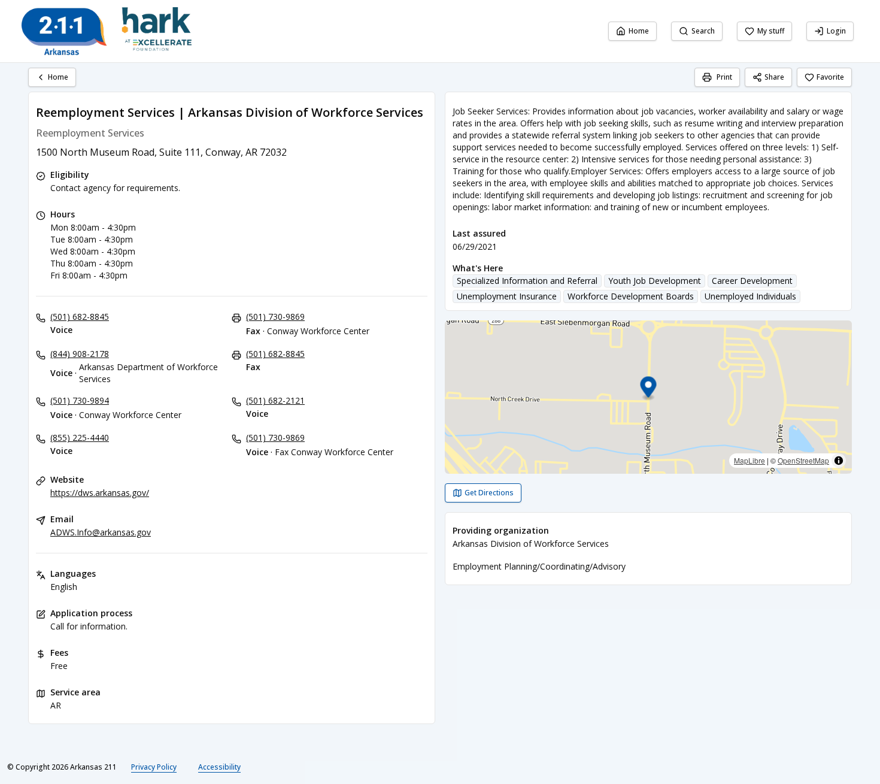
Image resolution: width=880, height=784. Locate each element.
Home (639, 31)
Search (703, 31)
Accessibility (219, 767)
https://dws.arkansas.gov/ (99, 492)
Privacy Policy (154, 767)
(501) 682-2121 (275, 400)
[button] (649, 389)
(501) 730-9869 (275, 316)
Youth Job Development (654, 280)
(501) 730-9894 (79, 400)
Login (836, 31)
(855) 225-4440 (79, 437)
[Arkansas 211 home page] (107, 31)
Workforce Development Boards (631, 296)
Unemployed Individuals (750, 296)
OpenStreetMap (803, 460)
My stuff (770, 31)
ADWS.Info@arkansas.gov (100, 532)
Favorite (830, 77)
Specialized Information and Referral (527, 280)
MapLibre (749, 460)
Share (774, 77)
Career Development (752, 280)
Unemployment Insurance (507, 296)
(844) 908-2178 (79, 353)
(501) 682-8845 (79, 316)
